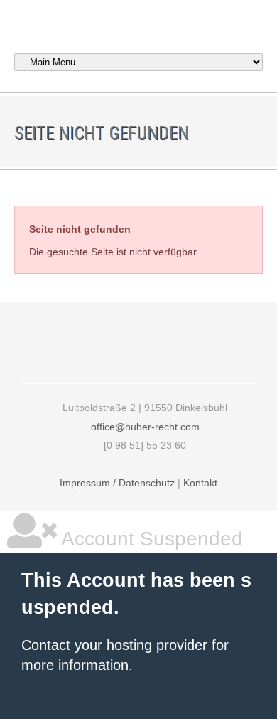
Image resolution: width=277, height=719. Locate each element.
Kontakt (200, 483)
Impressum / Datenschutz (117, 483)
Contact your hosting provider (114, 645)
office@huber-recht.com (145, 426)
